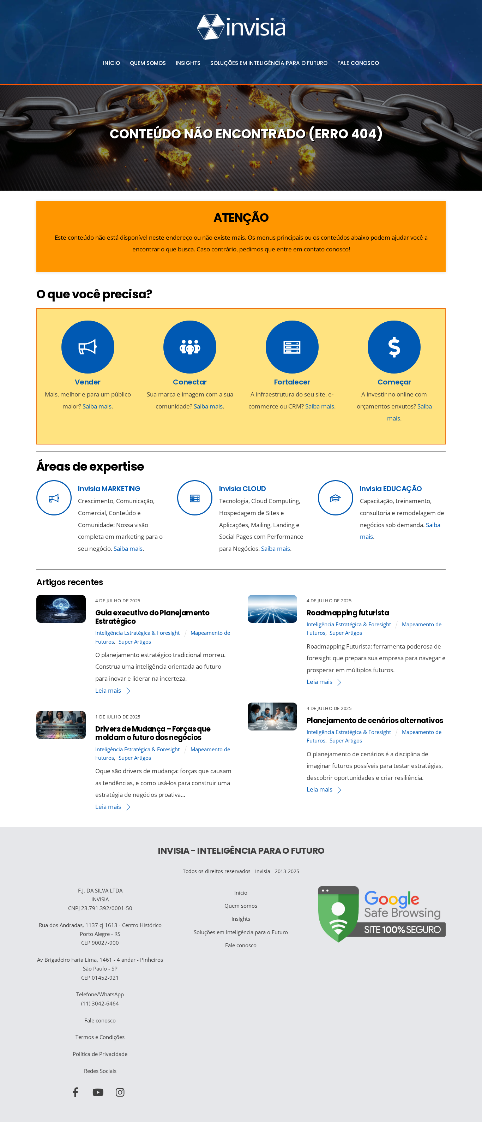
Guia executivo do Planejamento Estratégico (152, 617)
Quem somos (148, 63)
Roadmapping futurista (348, 613)
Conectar (190, 382)
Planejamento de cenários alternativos (375, 721)
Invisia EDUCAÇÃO (391, 489)
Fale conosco (358, 63)
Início (111, 63)
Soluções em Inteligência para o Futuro (268, 63)
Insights (188, 63)
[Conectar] (189, 350)
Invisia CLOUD (242, 489)
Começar (394, 382)
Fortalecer (292, 382)
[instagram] (122, 1091)
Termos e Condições (100, 1036)
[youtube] (99, 1091)
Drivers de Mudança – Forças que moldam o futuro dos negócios (152, 733)
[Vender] (87, 350)
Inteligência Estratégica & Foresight (137, 632)
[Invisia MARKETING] (54, 499)
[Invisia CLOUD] (194, 499)
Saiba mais (97, 406)
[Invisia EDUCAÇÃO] (335, 499)
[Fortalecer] (292, 350)
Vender (88, 382)
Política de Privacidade (100, 1053)
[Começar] (394, 350)
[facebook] (76, 1091)
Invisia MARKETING (109, 489)
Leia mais (108, 690)
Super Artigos (135, 641)
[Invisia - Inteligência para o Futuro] (241, 37)
